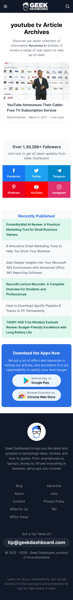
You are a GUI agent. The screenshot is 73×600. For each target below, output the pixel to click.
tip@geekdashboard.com (36, 542)
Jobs (54, 493)
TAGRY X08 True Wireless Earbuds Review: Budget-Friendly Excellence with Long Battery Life (36, 327)
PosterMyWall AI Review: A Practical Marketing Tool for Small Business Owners (33, 229)
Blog (19, 486)
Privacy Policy (54, 501)
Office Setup (19, 517)
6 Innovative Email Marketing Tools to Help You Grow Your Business (34, 248)
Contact (19, 501)
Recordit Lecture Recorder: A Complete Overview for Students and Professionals (35, 289)
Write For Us (19, 509)
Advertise (54, 486)
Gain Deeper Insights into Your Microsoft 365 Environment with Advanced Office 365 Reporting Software (36, 268)
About (19, 493)
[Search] (67, 6)
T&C (54, 509)
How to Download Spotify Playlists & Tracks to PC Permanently (33, 308)
